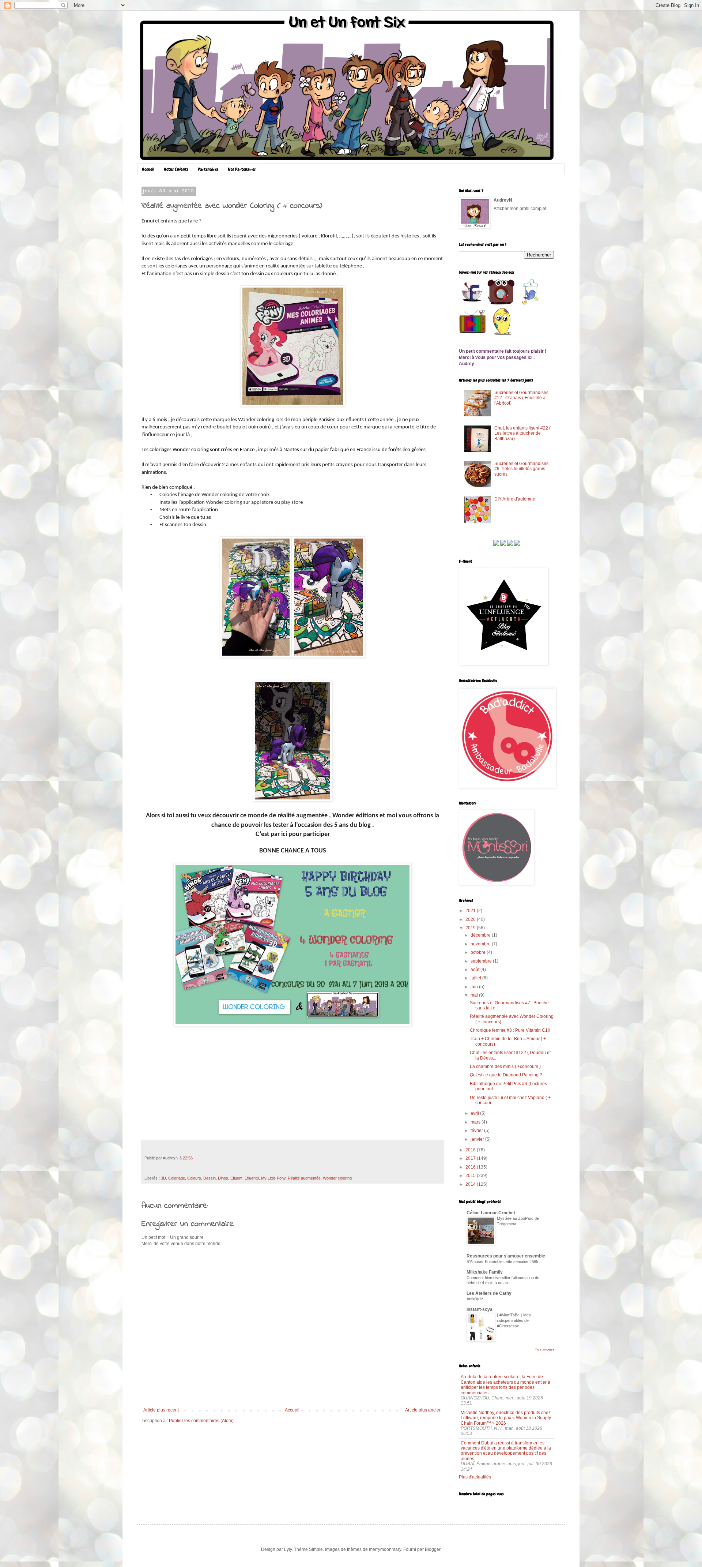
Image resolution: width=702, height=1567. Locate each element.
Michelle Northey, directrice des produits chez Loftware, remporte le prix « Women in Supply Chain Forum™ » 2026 (506, 1418)
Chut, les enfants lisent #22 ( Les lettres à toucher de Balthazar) (522, 433)
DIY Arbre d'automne (514, 499)
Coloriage (176, 1178)
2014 (470, 1184)
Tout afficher (544, 1350)
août (475, 969)
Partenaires (208, 169)
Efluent (236, 1178)
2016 (470, 1167)
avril (475, 1113)
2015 (470, 1175)
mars (475, 1122)
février (477, 1130)
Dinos (223, 1178)
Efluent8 (252, 1178)
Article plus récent (161, 1410)
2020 (470, 919)
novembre (481, 943)
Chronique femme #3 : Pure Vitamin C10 (510, 1030)
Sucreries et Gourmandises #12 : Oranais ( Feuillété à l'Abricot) (521, 398)
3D (163, 1178)
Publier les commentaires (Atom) (201, 1420)
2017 (470, 1158)
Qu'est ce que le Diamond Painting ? (506, 1074)
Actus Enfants (176, 169)
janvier (477, 1139)
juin (474, 986)
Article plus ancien (423, 1410)
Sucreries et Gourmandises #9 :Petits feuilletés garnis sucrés (521, 469)
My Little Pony (273, 1178)
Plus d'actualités (475, 1477)
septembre (481, 961)
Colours (194, 1178)
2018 (470, 1149)
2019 (470, 927)
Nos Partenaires (242, 169)
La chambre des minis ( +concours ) (505, 1066)
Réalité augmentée (304, 1178)
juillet (476, 978)
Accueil (148, 169)
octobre (478, 952)
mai (474, 995)
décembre (481, 935)
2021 (470, 910)
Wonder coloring (337, 1178)
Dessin (209, 1178)
